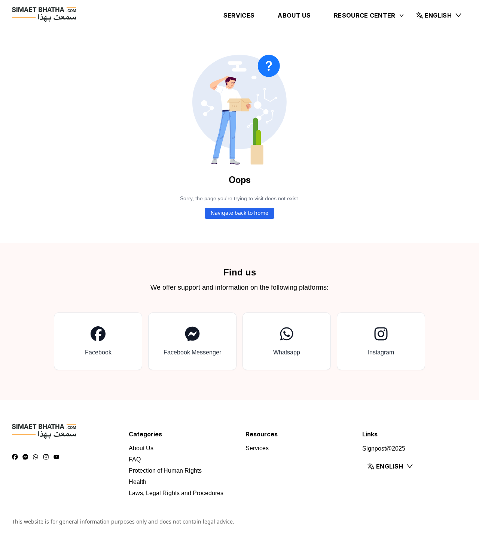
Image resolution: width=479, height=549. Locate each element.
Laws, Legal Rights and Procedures (176, 493)
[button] (439, 15)
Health (137, 482)
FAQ (135, 459)
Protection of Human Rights (165, 470)
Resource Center (365, 15)
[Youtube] (57, 457)
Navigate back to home (239, 212)
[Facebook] (15, 457)
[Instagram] (46, 457)
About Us (294, 15)
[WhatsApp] (36, 457)
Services (239, 15)
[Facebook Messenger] (25, 457)
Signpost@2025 (383, 448)
